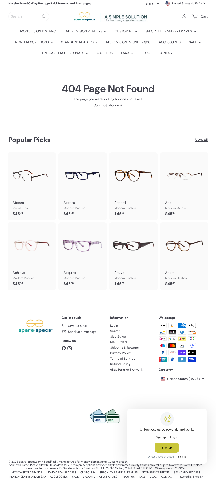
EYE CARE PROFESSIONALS (63, 53)
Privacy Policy (120, 353)
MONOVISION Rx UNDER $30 (128, 42)
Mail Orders (118, 342)
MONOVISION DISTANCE (39, 31)
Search (115, 331)
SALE (193, 42)
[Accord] (133, 186)
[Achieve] (31, 256)
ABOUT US (104, 53)
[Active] (133, 256)
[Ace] (184, 186)
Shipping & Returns (124, 347)
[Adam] (184, 256)
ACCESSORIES (170, 42)
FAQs (125, 53)
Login (114, 325)
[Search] (44, 16)
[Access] (82, 186)
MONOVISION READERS (84, 31)
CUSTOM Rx (124, 31)
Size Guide (118, 336)
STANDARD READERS (77, 42)
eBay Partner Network (126, 369)
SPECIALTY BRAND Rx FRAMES (169, 31)
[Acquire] (82, 256)
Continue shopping (108, 105)
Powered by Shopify (190, 476)
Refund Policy (120, 364)
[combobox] (28, 16)
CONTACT (166, 53)
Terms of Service (122, 358)
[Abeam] (31, 186)
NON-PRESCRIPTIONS (32, 42)
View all (201, 140)
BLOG (146, 53)
